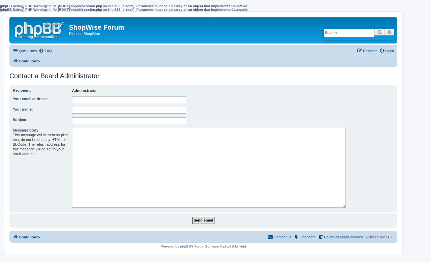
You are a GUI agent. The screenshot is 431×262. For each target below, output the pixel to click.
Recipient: (22, 90)
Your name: (23, 109)
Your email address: (30, 99)
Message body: (26, 130)
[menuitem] (45, 51)
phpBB (185, 246)
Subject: (20, 120)
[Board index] (40, 29)
